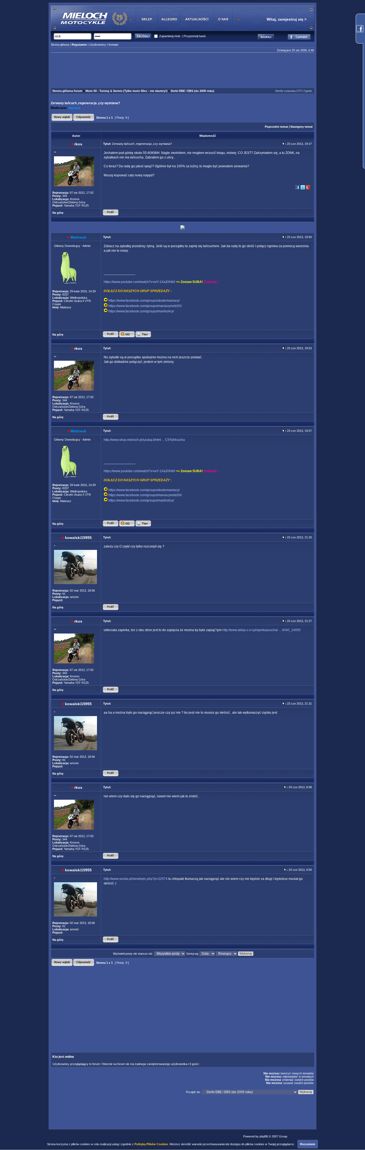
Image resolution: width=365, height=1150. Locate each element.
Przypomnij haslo (195, 36)
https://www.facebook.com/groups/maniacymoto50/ (145, 306)
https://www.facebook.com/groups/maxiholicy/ (141, 311)
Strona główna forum (67, 90)
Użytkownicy (97, 44)
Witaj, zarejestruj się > (286, 19)
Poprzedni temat (276, 126)
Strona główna (60, 44)
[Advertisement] (182, 71)
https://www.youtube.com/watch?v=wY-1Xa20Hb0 (139, 282)
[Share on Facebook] (297, 189)
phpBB (263, 1136)
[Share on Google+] (308, 189)
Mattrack (74, 108)
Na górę (57, 212)
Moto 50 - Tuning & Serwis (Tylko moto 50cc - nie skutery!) (127, 90)
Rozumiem (307, 1144)
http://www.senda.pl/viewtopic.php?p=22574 (136, 879)
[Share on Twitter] (302, 189)
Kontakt (113, 44)
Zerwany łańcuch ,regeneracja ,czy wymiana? (85, 103)
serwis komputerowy (301, 1136)
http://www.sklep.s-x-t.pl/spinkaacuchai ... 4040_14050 (261, 630)
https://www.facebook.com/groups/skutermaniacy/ (144, 300)
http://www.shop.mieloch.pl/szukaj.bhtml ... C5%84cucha (144, 440)
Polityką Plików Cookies (151, 1144)
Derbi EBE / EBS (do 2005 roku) (192, 90)
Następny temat (301, 126)
